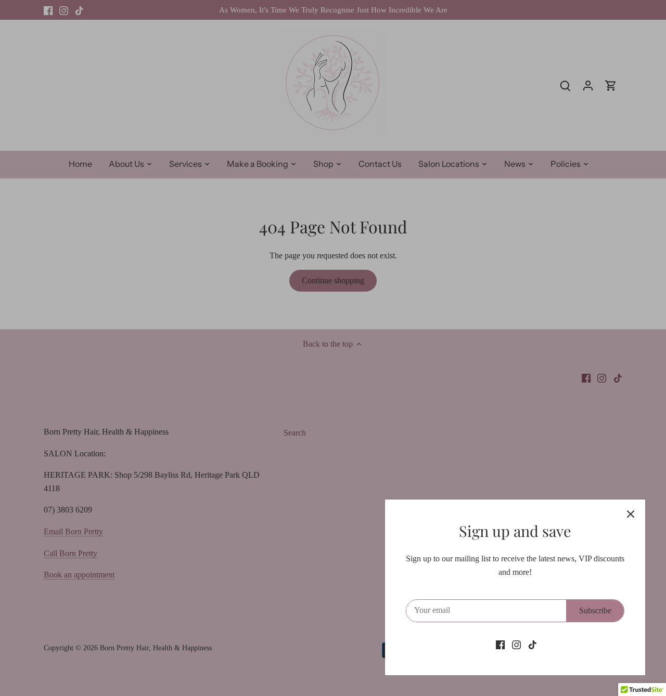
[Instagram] (516, 644)
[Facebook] (500, 644)
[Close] (630, 514)
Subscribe (595, 610)
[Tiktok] (532, 644)
